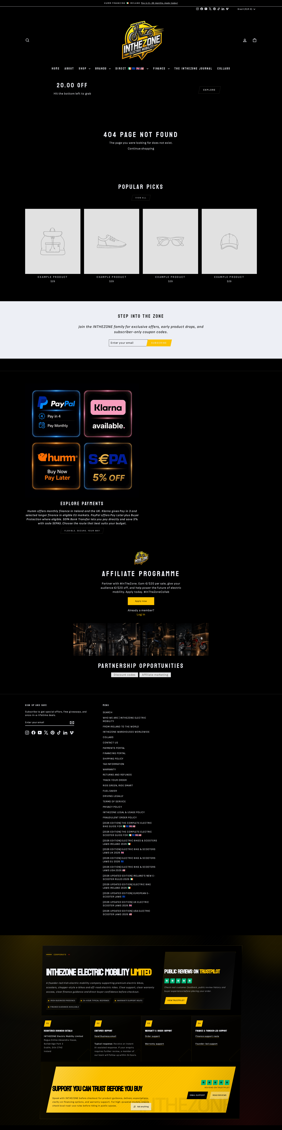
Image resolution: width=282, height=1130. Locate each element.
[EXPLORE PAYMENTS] (82, 440)
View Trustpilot (176, 1000)
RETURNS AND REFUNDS (117, 774)
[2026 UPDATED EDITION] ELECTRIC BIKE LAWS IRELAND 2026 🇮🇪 (127, 886)
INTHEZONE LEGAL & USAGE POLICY (124, 812)
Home (56, 68)
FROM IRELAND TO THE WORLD (121, 726)
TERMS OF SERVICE (114, 801)
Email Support (197, 1095)
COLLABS (223, 68)
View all (140, 198)
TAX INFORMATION (113, 764)
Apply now (141, 601)
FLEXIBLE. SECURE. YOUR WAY (82, 531)
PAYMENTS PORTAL (114, 748)
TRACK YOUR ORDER (115, 780)
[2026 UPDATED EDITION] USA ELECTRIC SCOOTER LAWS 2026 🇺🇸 (126, 912)
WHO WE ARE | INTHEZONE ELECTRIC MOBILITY (124, 719)
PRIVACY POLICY (112, 806)
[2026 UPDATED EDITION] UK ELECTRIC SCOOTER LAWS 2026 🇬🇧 (126, 904)
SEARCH (107, 712)
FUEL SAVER (110, 790)
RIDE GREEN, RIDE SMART (118, 785)
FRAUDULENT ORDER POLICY (120, 817)
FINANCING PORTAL (114, 753)
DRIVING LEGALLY (113, 796)
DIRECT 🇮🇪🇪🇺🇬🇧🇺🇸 (131, 68)
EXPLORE (209, 89)
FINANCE (160, 68)
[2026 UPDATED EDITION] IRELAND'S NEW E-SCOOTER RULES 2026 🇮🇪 (129, 877)
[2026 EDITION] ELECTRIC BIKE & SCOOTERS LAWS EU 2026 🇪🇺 (129, 860)
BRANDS (101, 68)
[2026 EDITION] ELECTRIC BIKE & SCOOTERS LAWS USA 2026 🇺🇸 (129, 868)
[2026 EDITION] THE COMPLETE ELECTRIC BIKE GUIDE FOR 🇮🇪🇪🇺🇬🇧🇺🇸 (127, 824)
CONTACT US (110, 742)
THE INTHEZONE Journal (193, 68)
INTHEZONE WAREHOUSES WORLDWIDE (126, 731)
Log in (141, 614)
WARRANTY (109, 769)
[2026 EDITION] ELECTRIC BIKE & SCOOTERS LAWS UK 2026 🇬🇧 (129, 851)
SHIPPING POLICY (113, 758)
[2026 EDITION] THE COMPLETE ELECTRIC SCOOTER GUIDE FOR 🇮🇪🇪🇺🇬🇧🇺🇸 (127, 833)
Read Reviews (220, 1095)
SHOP (83, 68)
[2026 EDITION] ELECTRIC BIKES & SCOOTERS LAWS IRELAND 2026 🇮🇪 (130, 842)
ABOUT (69, 68)
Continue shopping (141, 148)
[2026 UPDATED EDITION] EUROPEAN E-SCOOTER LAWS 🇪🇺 (126, 895)
